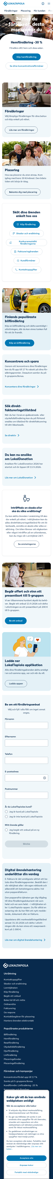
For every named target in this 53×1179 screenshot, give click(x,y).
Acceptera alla (26, 1158)
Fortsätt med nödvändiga (26, 1172)
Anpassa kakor (26, 1165)
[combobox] (26, 792)
